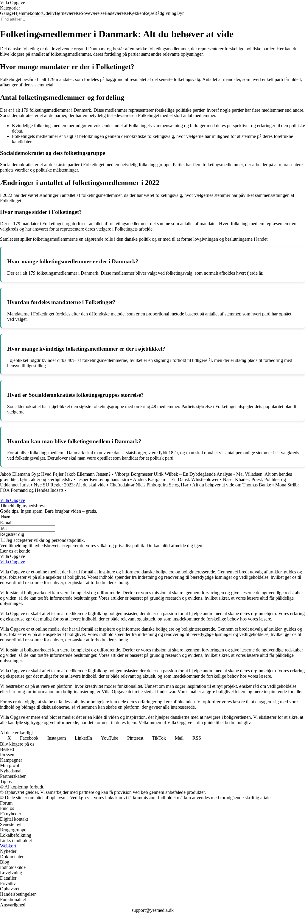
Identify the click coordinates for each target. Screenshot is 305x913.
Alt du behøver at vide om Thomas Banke (231, 484)
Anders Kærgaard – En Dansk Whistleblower (176, 479)
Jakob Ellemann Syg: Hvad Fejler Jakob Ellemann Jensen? (55, 474)
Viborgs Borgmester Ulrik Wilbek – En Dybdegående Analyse (173, 474)
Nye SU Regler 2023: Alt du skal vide (69, 484)
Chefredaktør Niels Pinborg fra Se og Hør (149, 484)
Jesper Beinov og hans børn (103, 479)
